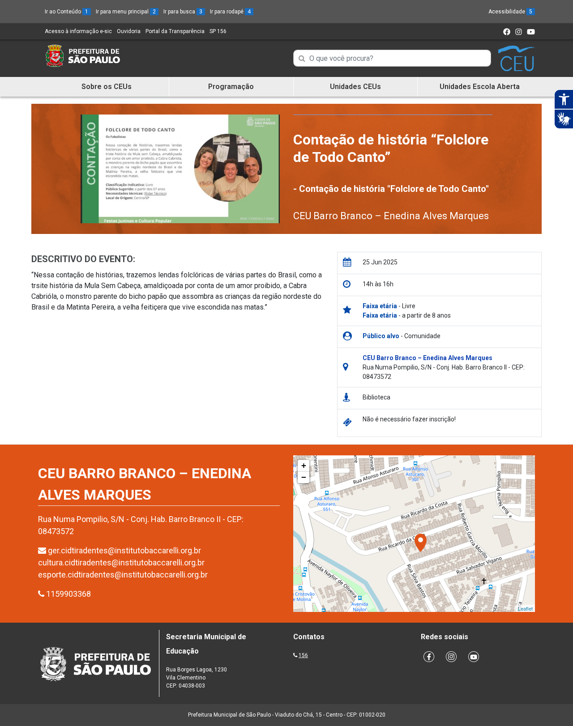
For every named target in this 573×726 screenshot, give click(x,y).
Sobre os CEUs (106, 86)
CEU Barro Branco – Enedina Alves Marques (391, 215)
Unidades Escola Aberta (480, 86)
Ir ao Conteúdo (66, 11)
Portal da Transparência (175, 31)
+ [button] (303, 465)
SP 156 (218, 31)
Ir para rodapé (230, 11)
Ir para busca (182, 11)
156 (303, 655)
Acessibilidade (510, 11)
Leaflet (525, 608)
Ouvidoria (129, 31)
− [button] (303, 477)
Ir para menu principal (126, 11)
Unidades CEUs (355, 86)
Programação (231, 86)
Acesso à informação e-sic (78, 31)
